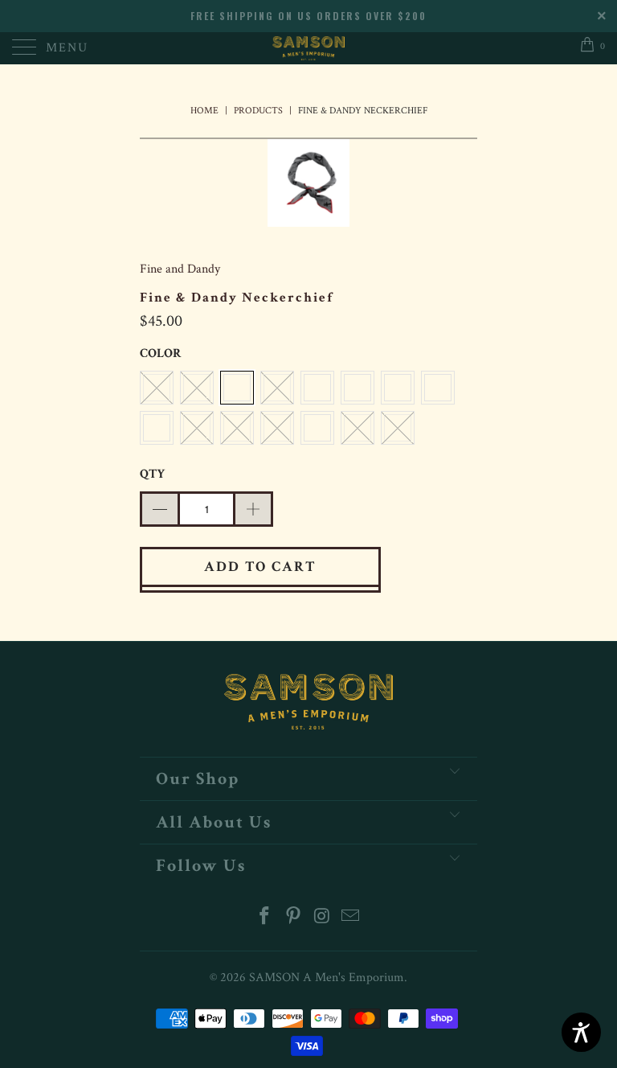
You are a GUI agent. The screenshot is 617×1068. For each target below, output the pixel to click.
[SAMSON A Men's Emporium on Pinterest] (293, 918)
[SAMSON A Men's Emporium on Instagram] (322, 918)
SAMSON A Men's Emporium (326, 977)
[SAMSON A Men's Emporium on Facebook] (265, 918)
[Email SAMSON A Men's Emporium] (351, 918)
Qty (152, 474)
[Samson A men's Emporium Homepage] (308, 48)
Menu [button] (67, 47)
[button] (237, 388)
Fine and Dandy (180, 269)
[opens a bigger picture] (308, 186)
